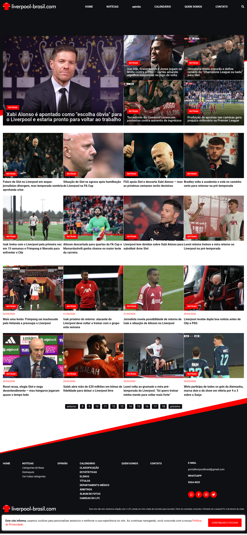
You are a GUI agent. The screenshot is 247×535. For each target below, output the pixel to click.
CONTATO (222, 6)
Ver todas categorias (34, 476)
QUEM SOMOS (193, 6)
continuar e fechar (225, 522)
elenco (84, 476)
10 (96, 406)
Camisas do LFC (90, 498)
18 (163, 406)
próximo (175, 406)
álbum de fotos (90, 493)
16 (146, 406)
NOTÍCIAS (112, 6)
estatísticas (88, 472)
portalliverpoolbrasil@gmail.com (206, 469)
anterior (71, 406)
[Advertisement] (123, 22)
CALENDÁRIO (162, 6)
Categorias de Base (33, 467)
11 (105, 406)
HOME (89, 6)
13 (121, 406)
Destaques (28, 472)
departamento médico (94, 485)
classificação (89, 467)
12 (113, 406)
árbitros (86, 489)
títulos (85, 480)
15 (138, 406)
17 (155, 406)
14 (130, 406)
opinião (136, 6)
